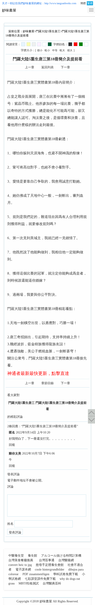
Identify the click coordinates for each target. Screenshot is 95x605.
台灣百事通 (46, 560)
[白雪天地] (44, 44)
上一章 (29, 67)
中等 (54, 50)
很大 (69, 50)
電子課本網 (23, 569)
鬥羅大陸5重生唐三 (48, 31)
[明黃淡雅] (28, 44)
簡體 (83, 3)
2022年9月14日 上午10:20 (33, 432)
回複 (12, 445)
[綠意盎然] (50, 44)
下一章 (65, 67)
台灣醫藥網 (66, 560)
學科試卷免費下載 (65, 574)
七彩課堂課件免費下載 (40, 578)
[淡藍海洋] (23, 44)
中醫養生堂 (16, 555)
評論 (10, 486)
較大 (62, 50)
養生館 (32, 555)
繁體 (90, 3)
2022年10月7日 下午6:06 (38, 453)
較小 (47, 50)
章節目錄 (47, 383)
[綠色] (81, 44)
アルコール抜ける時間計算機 (61, 555)
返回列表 (47, 67)
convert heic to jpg (20, 565)
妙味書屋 (28, 3)
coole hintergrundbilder (49, 569)
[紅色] (76, 44)
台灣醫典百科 (52, 583)
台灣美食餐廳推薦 (20, 560)
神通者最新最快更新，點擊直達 (38, 373)
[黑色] (70, 44)
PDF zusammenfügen (36, 574)
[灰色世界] (34, 44)
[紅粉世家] (39, 44)
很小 (39, 50)
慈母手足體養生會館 (50, 565)
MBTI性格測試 (29, 583)
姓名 (10, 523)
